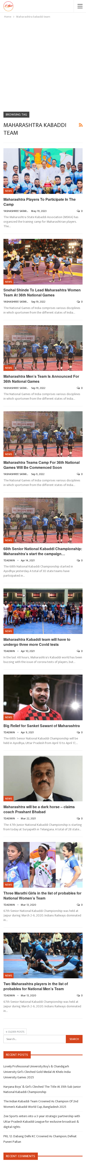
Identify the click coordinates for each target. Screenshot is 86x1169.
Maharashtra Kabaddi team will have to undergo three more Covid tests (36, 642)
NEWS (8, 191)
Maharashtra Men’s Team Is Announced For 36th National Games (41, 379)
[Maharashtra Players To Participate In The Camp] (43, 171)
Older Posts (15, 1031)
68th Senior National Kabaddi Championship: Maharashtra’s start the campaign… (42, 551)
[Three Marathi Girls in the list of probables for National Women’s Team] (43, 865)
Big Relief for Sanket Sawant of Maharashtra (41, 725)
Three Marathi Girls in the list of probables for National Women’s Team (42, 895)
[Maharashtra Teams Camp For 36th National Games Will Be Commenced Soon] (43, 434)
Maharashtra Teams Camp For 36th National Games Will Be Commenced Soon (41, 465)
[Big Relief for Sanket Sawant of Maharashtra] (43, 697)
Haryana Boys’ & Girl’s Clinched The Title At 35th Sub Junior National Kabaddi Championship (42, 1089)
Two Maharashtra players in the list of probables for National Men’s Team (35, 986)
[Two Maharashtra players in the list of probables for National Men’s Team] (43, 955)
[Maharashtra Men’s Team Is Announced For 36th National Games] (43, 348)
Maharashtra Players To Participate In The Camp (39, 202)
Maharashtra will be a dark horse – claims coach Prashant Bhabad (39, 809)
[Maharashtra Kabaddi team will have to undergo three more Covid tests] (43, 611)
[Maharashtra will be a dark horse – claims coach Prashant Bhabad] (43, 778)
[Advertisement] (43, 64)
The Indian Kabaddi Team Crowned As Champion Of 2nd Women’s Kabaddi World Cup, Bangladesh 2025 (40, 1104)
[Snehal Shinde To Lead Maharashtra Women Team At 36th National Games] (43, 262)
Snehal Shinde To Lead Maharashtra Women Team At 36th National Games (42, 292)
